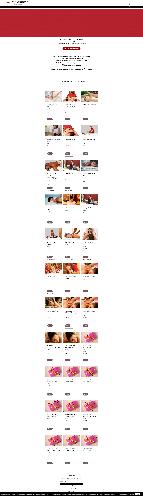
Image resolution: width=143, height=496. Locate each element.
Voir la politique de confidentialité (109, 494)
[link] (64, 86)
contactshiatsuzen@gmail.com (71, 486)
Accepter (137, 494)
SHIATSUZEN (20, 2)
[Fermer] (141, 494)
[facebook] (127, 7)
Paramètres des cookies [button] (123, 494)
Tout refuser (131, 494)
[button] (138, 7)
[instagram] (126, 7)
